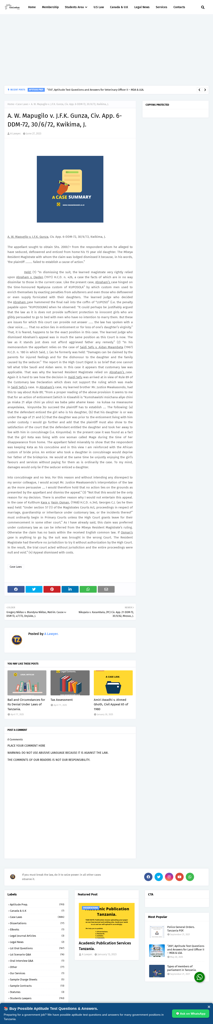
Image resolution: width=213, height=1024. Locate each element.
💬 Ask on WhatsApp (191, 1013)
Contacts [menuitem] (179, 7)
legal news (37, 942)
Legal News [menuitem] (142, 7)
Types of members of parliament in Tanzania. (181, 968)
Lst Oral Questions (37, 948)
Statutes (37, 992)
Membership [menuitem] (50, 7)
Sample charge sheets (37, 979)
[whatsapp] (190, 877)
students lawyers (37, 998)
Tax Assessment (62, 700)
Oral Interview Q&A (37, 960)
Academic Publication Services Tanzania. (105, 946)
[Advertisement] (106, 50)
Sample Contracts (37, 985)
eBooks (37, 929)
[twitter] (159, 877)
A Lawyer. (15, 133)
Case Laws (22, 104)
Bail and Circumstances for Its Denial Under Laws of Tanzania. (26, 704)
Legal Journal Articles (37, 935)
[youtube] (179, 877)
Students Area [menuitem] (74, 7)
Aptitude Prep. (37, 904)
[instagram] (169, 877)
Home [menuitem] (32, 7)
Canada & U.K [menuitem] (119, 7)
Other (37, 967)
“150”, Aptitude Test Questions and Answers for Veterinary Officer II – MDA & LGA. (95, 89)
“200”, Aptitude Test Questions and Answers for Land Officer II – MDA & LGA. (185, 949)
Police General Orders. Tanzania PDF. (181, 928)
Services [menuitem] (161, 7)
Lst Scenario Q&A (37, 954)
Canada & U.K (37, 910)
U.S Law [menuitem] (99, 7)
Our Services (37, 973)
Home (10, 104)
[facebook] (148, 877)
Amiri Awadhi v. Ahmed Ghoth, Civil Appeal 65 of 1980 (111, 704)
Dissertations (37, 923)
